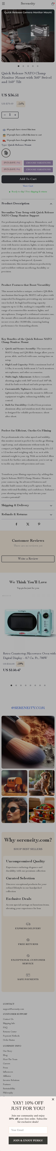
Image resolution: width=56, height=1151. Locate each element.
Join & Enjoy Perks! (28, 1140)
